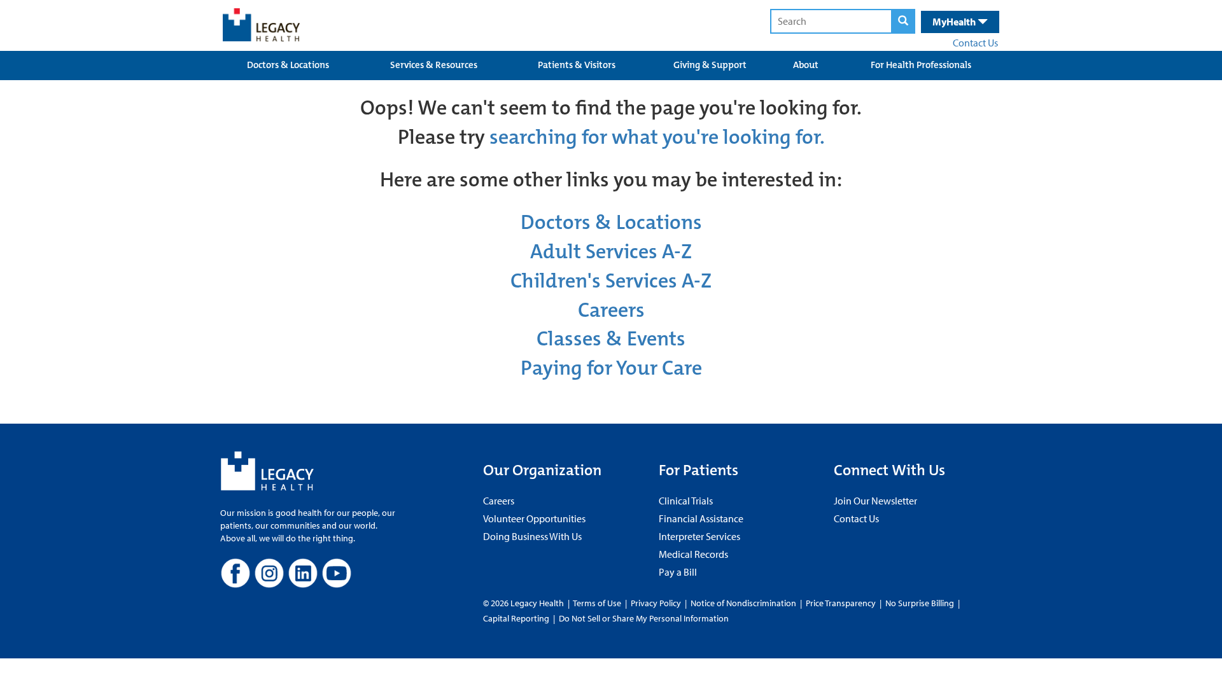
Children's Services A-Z (611, 281)
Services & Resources (433, 65)
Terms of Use (598, 603)
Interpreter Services (699, 536)
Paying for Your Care (611, 368)
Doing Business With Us (532, 536)
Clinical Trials (686, 500)
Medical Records (693, 554)
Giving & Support (710, 65)
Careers (611, 310)
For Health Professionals (921, 65)
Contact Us (975, 42)
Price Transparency (841, 603)
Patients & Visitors (576, 65)
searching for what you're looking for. (657, 137)
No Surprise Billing (919, 603)
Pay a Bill (678, 572)
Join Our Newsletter (875, 500)
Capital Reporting (516, 618)
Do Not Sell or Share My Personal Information (644, 618)
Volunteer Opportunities (534, 518)
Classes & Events (611, 339)
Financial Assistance (701, 518)
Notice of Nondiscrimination (743, 603)
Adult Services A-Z (611, 252)
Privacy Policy (656, 603)
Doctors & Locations (288, 65)
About (805, 65)
